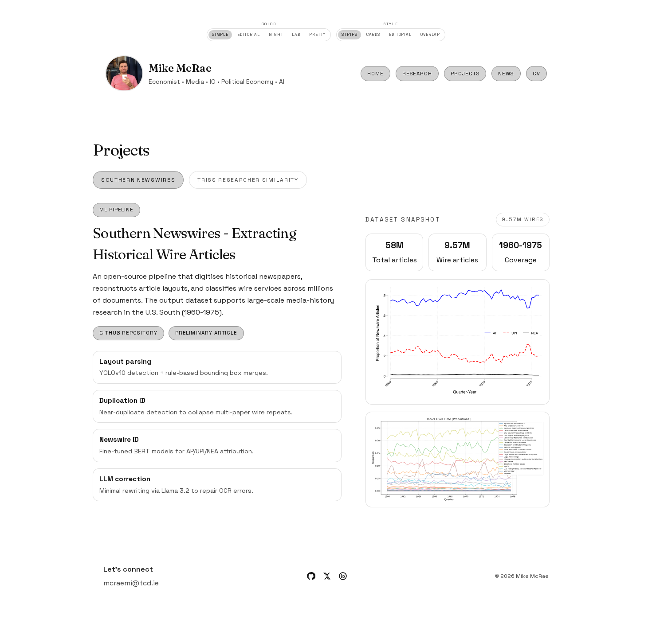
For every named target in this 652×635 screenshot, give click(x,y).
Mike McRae (180, 68)
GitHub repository (128, 333)
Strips (349, 34)
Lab (296, 34)
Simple (220, 34)
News (506, 73)
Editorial (248, 34)
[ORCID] (342, 576)
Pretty (317, 34)
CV (536, 73)
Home (375, 73)
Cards (373, 34)
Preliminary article (206, 333)
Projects (465, 73)
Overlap (430, 34)
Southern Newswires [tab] (138, 179)
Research (417, 73)
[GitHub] (310, 576)
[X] (326, 576)
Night (276, 34)
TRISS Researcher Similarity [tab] (247, 179)
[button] (457, 342)
